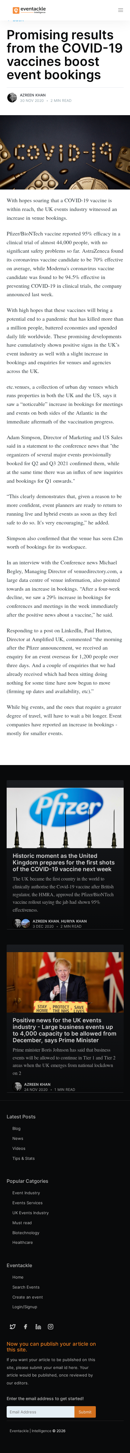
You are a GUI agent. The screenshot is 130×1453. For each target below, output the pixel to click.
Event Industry (26, 1192)
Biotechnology (25, 1232)
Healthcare (22, 1242)
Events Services (27, 1202)
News (17, 1138)
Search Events (26, 1287)
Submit (85, 1411)
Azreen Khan (33, 95)
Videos (18, 1148)
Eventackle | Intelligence (30, 1431)
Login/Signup (24, 1306)
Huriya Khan (74, 921)
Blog (16, 1128)
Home (18, 1277)
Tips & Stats (23, 1158)
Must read (22, 1222)
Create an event (27, 1297)
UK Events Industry (30, 1212)
